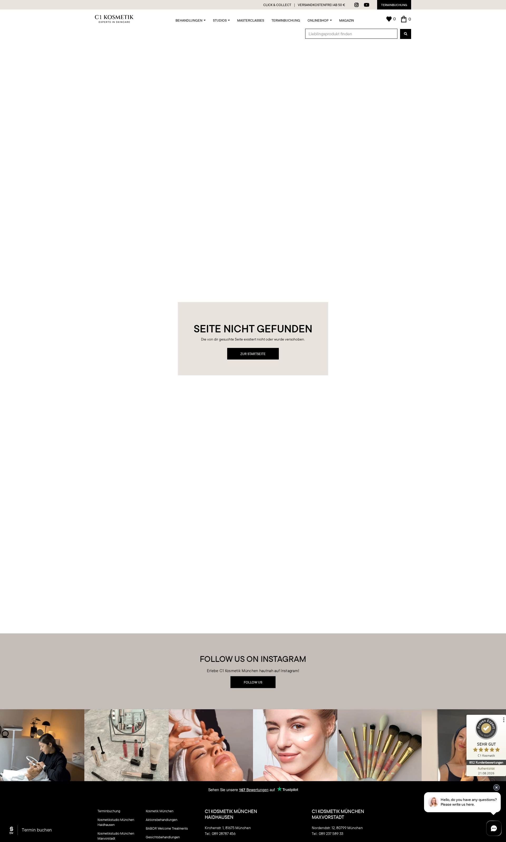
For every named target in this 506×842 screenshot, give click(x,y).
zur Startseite (253, 354)
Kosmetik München (159, 811)
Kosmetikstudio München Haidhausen (116, 822)
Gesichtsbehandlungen (163, 837)
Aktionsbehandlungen (161, 820)
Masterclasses (250, 20)
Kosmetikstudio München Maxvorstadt (116, 835)
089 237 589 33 (331, 833)
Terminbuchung (394, 5)
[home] (114, 19)
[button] (190, 19)
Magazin (346, 20)
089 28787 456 (224, 833)
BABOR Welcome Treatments (167, 828)
